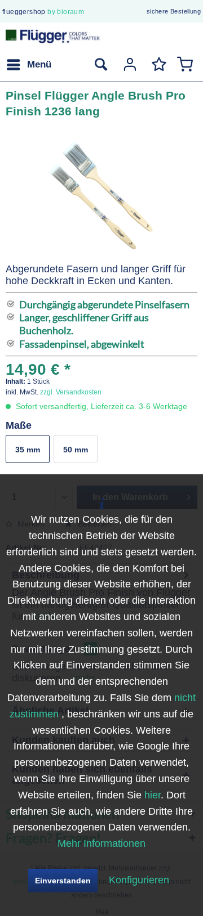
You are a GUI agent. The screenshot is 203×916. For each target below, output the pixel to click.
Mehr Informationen (101, 843)
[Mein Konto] (128, 64)
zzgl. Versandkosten (71, 392)
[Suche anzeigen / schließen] (100, 64)
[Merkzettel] (156, 64)
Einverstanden (63, 880)
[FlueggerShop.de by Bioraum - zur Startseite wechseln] (54, 38)
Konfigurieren (139, 880)
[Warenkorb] (185, 64)
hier (152, 795)
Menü (39, 64)
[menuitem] (28, 64)
